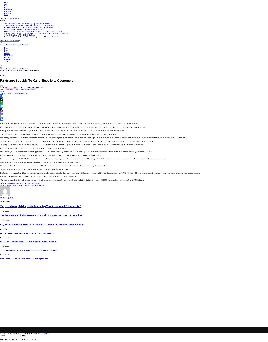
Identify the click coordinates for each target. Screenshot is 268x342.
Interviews (7, 13)
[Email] (134, 116)
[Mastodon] (134, 112)
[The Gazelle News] (14, 44)
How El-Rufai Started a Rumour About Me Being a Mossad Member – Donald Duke (32, 37)
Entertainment (8, 9)
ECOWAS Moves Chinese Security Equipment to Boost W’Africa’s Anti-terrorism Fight (33, 31)
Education (7, 11)
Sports (6, 15)
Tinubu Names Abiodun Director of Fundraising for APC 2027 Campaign (28, 25)
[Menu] (1, 65)
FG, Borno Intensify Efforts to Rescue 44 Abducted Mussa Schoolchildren (28, 27)
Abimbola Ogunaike (11, 88)
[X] (134, 99)
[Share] (134, 119)
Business (7, 8)
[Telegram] (134, 106)
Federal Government (7, 183)
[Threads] (134, 109)
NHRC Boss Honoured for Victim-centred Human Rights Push (25, 29)
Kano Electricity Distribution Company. (27, 183)
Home (6, 2)
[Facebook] (134, 96)
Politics (6, 6)
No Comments (34, 88)
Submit (23, 335)
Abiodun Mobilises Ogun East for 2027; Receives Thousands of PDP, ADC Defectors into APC (36, 33)
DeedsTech (45, 333)
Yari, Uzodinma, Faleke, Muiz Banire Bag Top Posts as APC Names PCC (28, 24)
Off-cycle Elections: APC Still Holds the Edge (19, 35)
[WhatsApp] (134, 102)
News (6, 4)
